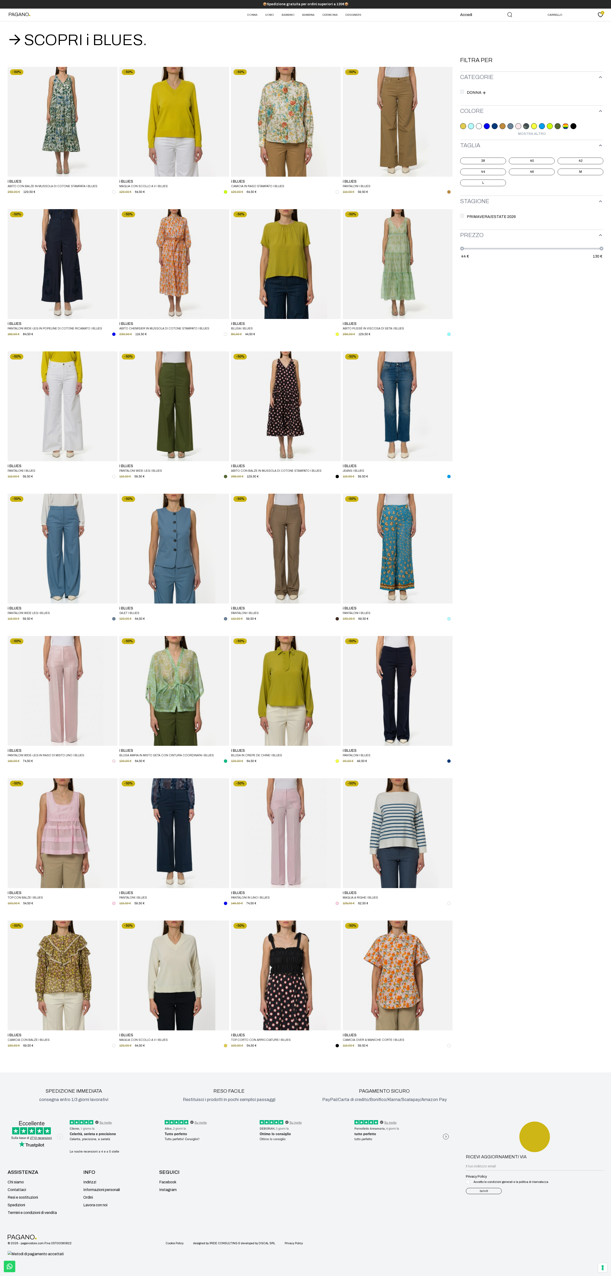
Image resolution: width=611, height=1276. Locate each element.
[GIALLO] (534, 126)
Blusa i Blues (242, 328)
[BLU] (487, 126)
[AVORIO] (463, 126)
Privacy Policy (294, 1243)
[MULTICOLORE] (566, 126)
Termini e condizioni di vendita (32, 1213)
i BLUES (14, 181)
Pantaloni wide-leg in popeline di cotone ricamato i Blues (55, 328)
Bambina (308, 14)
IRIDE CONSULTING (223, 1243)
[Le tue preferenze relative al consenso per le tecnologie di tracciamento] (602, 1267)
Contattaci (17, 1190)
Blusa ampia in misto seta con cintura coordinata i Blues (166, 755)
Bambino (288, 14)
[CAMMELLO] (503, 126)
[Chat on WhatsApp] (9, 1266)
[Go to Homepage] (20, 14)
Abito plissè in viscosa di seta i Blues (373, 328)
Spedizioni (16, 1205)
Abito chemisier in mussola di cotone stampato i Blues (164, 328)
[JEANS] (542, 126)
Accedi (466, 15)
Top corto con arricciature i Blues (261, 1040)
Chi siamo (16, 1182)
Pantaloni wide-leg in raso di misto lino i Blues (46, 755)
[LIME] (550, 126)
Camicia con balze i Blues (29, 1040)
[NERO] (573, 126)
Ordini (88, 1197)
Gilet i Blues (129, 613)
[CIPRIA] (518, 126)
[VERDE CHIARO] (449, 334)
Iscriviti (484, 1191)
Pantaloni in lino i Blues (250, 897)
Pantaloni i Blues (356, 186)
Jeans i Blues (353, 470)
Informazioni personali (101, 1190)
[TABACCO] (337, 618)
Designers (353, 14)
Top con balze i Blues (25, 897)
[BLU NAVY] (495, 126)
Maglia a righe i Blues (360, 897)
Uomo (269, 14)
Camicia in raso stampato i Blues (257, 186)
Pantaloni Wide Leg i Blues (29, 613)
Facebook (167, 1182)
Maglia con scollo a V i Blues (143, 186)
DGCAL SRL (267, 1243)
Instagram (168, 1190)
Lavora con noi (95, 1205)
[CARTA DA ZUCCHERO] (510, 126)
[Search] (509, 14)
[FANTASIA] (526, 126)
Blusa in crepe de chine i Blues (256, 755)
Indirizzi (89, 1182)
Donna (252, 14)
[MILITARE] (558, 126)
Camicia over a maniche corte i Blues (373, 1040)
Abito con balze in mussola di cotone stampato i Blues (276, 470)
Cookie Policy (175, 1243)
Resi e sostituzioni (23, 1197)
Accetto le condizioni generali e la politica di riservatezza (511, 1182)
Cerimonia (330, 14)
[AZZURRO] (471, 126)
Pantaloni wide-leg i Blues (140, 470)
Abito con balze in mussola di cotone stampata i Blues (52, 186)
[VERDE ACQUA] (225, 761)
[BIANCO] (479, 126)
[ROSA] (114, 903)
